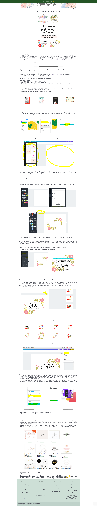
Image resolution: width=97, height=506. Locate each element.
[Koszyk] (73, 9)
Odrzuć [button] (94, 1)
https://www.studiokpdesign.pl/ (57, 59)
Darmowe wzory (56, 484)
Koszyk (41, 483)
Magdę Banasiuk (38, 503)
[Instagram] (23, 498)
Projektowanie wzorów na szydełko (25, 486)
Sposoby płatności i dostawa (40, 485)
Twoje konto (69, 8)
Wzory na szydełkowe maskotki (25, 484)
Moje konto (41, 484)
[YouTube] (27, 498)
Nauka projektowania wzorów (52, 8)
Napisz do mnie (62, 8)
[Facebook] (24, 498)
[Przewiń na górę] (96, 503)
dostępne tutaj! (50, 1)
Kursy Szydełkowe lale (25, 485)
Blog (71, 484)
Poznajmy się (72, 483)
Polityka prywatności (53, 503)
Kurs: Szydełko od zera (56, 485)
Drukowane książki (25, 483)
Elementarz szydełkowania (56, 483)
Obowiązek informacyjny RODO (73, 503)
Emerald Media (29, 504)
